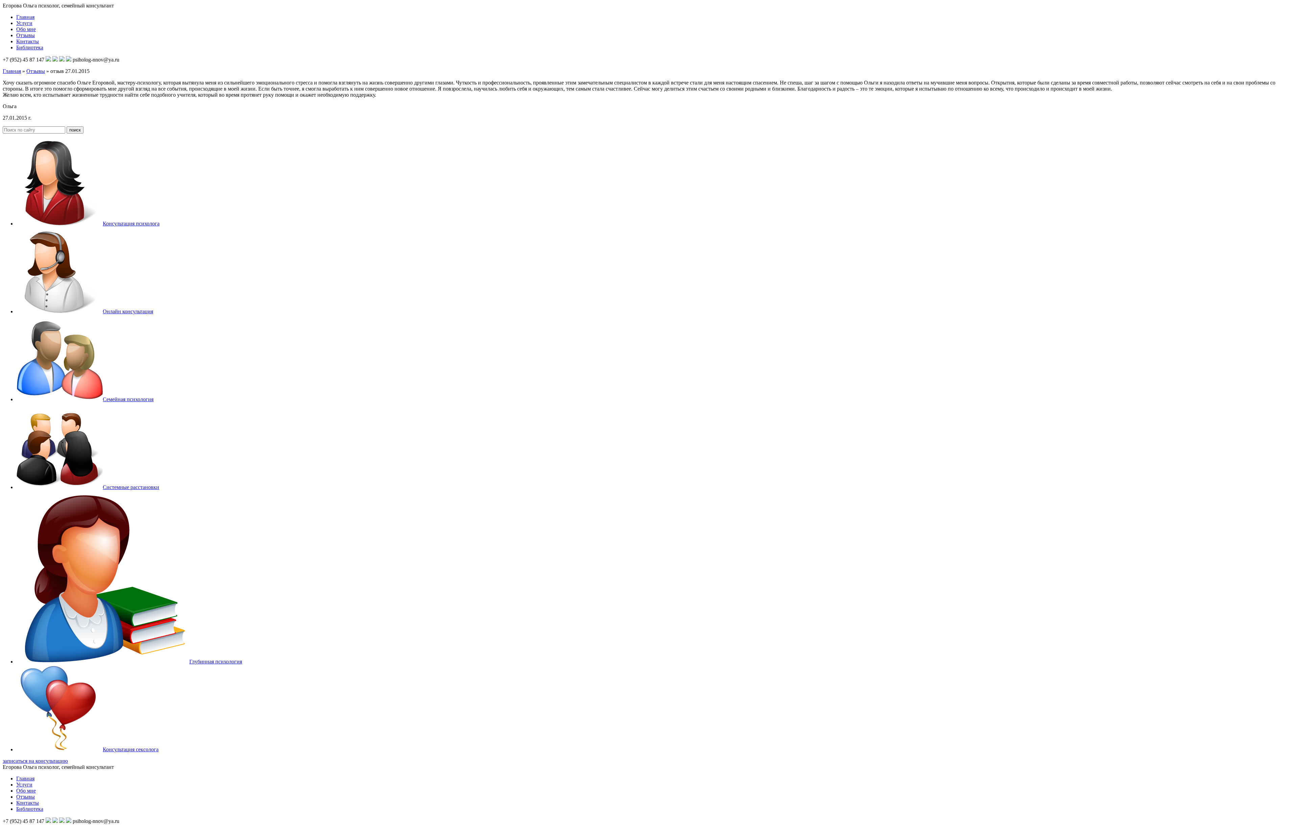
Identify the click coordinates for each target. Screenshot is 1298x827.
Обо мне (26, 29)
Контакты (27, 41)
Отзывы (25, 35)
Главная (25, 17)
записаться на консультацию (35, 761)
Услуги (24, 23)
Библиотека (29, 47)
